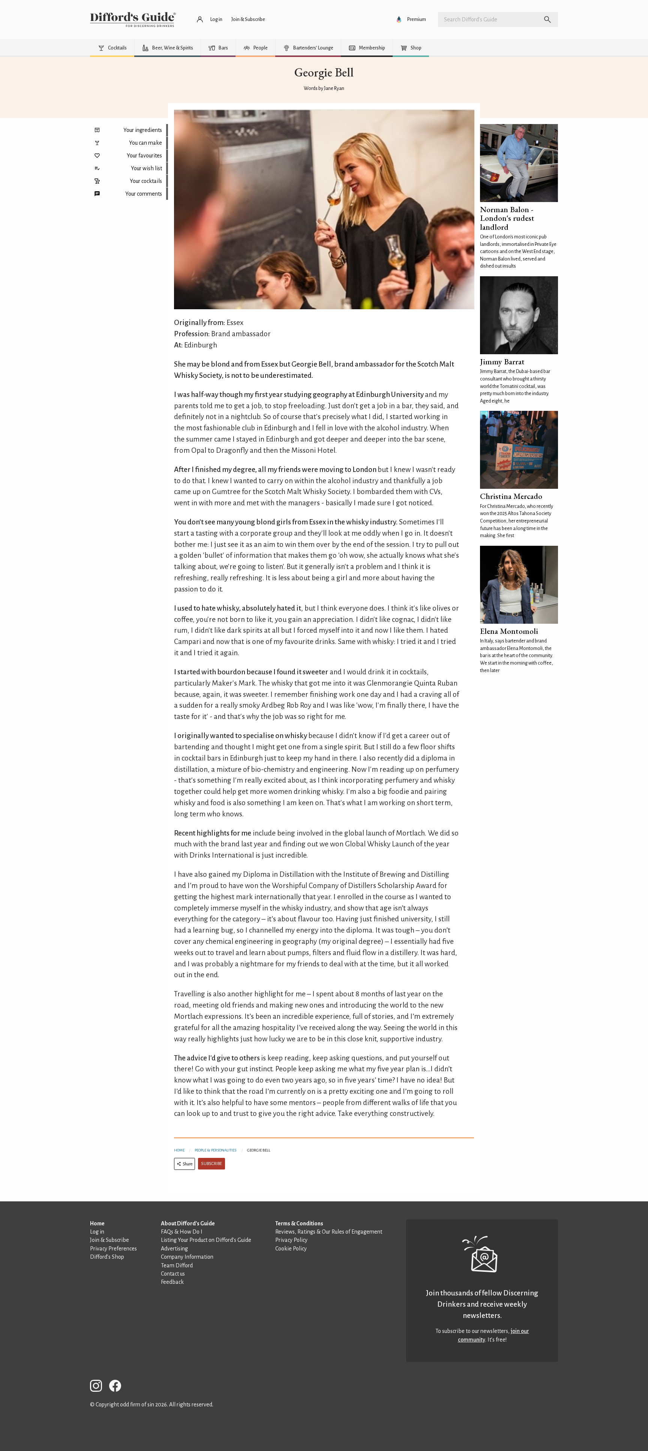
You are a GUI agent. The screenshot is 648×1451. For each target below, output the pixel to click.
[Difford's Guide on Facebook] (118, 1387)
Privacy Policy (291, 1240)
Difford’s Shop (107, 1257)
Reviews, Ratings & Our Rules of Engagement (328, 1232)
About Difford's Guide (188, 1223)
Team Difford (177, 1265)
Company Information (187, 1257)
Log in (97, 1232)
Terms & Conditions (299, 1223)
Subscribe (211, 1163)
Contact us (173, 1274)
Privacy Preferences (113, 1249)
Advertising (174, 1249)
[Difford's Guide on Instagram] (99, 1387)
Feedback (172, 1282)
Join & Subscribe (109, 1240)
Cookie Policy (291, 1249)
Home (179, 1150)
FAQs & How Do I (181, 1232)
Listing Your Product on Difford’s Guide (206, 1240)
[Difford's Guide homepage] (133, 19)
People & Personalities (215, 1150)
